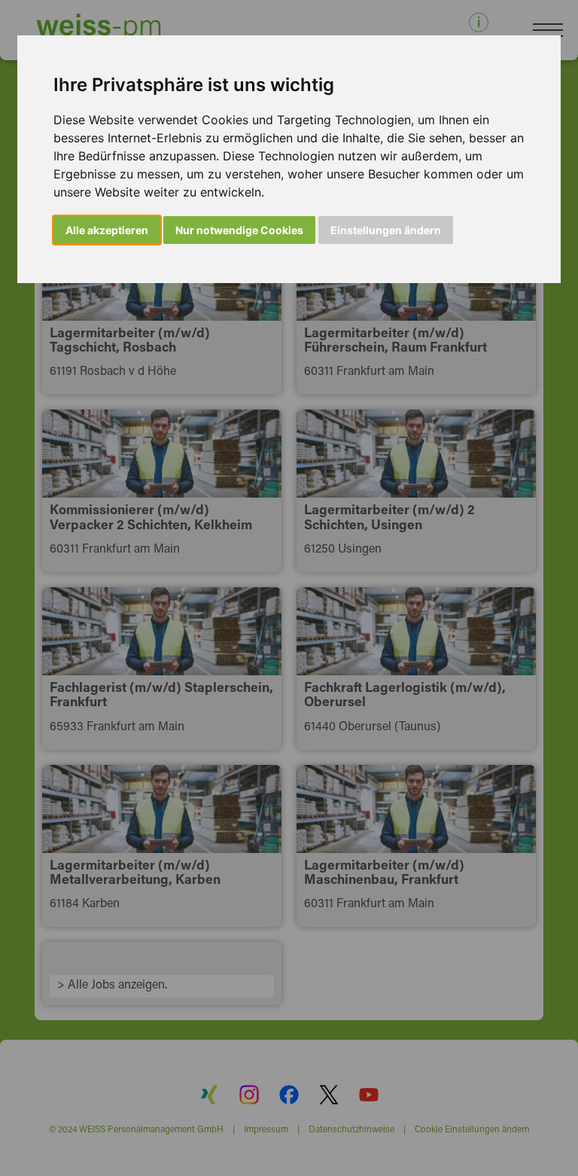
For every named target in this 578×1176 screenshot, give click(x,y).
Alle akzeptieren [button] (106, 230)
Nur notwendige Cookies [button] (239, 230)
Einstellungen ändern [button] (385, 230)
